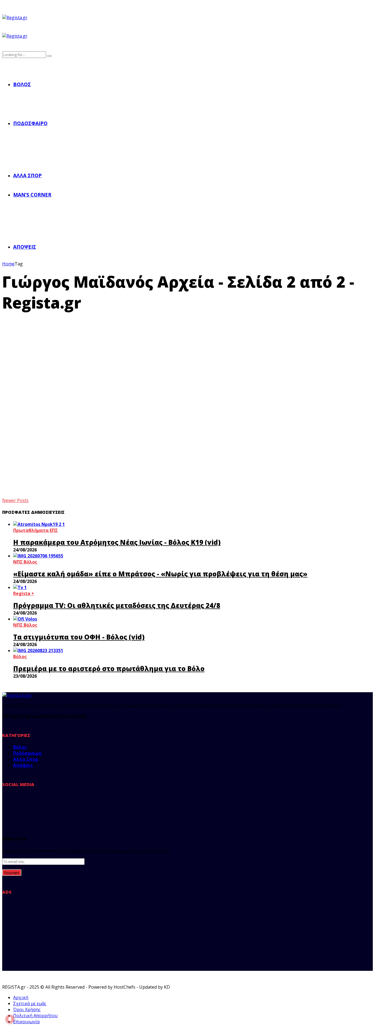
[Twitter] (26, 803)
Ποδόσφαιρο (30, 123)
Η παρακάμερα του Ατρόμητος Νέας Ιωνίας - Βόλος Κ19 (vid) (117, 542)
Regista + (23, 593)
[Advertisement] (187, 354)
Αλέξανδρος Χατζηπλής (29, 441)
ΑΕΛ (6, 413)
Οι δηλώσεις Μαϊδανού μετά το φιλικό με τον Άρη (173, 429)
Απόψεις (24, 246)
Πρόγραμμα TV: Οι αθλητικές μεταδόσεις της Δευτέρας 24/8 (116, 605)
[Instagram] (43, 803)
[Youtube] (60, 803)
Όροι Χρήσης (27, 1009)
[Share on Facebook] (7, 475)
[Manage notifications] (9, 1019)
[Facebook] (9, 803)
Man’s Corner (32, 194)
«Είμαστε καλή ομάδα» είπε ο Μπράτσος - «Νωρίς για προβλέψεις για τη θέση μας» (160, 573)
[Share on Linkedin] (30, 475)
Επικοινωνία (26, 1022)
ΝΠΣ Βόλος (25, 562)
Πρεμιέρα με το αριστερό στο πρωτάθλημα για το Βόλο (109, 668)
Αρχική (20, 997)
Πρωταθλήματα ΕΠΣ (35, 530)
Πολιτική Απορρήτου (35, 1016)
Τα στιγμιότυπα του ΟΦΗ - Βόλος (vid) (79, 636)
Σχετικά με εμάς (29, 1003)
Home (8, 264)
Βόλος (22, 84)
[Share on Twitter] (19, 475)
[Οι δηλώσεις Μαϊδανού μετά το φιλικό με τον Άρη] (56, 406)
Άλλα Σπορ (27, 175)
